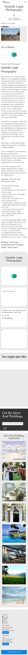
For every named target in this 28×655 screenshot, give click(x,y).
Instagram (5, 618)
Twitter (5, 620)
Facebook (5, 617)
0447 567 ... (7, 315)
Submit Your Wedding (7, 627)
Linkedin (5, 623)
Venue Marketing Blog (7, 642)
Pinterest (5, 621)
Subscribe (5, 632)
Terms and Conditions (7, 639)
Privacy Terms (5, 629)
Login (3, 637)
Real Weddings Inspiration (8, 630)
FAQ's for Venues (6, 640)
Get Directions (8, 318)
